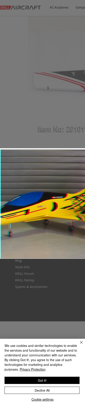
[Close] (78, 345)
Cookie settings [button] (42, 399)
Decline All (42, 390)
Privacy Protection (33, 369)
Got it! (42, 380)
